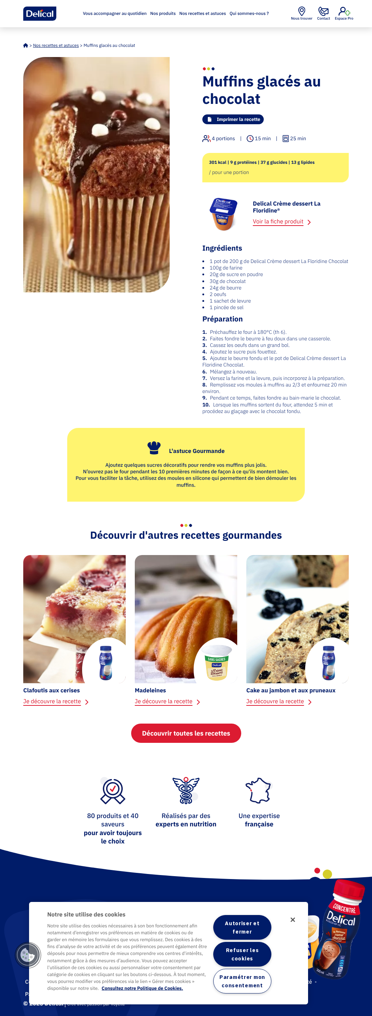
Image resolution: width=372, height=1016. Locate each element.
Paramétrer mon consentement (242, 981)
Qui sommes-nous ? (249, 13)
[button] (28, 955)
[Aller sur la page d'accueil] (40, 14)
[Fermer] (293, 920)
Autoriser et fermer (242, 927)
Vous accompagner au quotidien (114, 13)
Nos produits (163, 13)
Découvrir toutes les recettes (186, 733)
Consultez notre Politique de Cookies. (142, 988)
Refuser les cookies (242, 954)
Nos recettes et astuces (202, 13)
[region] (168, 953)
